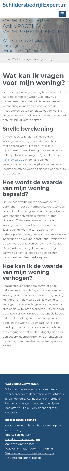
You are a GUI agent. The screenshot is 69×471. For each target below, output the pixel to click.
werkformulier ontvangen (22, 439)
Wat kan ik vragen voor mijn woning (29, 448)
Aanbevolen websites (19, 444)
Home (6, 59)
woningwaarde (12, 159)
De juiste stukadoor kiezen (23, 457)
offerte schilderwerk (18, 434)
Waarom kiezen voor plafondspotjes (29, 453)
